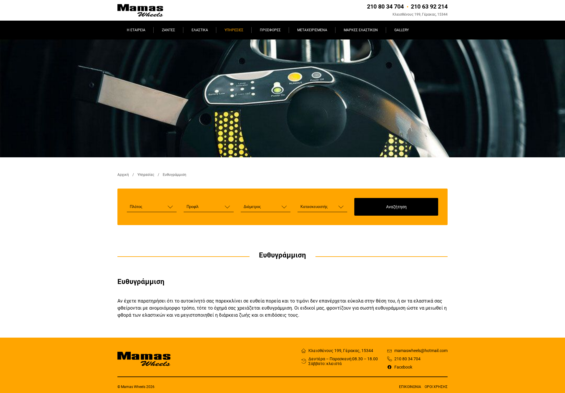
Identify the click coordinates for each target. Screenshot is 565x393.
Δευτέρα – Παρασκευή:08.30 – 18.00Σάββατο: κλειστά (343, 361)
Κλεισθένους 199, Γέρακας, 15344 (340, 350)
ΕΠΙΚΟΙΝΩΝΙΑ (410, 387)
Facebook (403, 367)
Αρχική (123, 175)
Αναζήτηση (396, 206)
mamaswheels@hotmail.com (421, 350)
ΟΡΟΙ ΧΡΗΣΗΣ (436, 387)
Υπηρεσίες (145, 175)
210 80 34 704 (407, 358)
